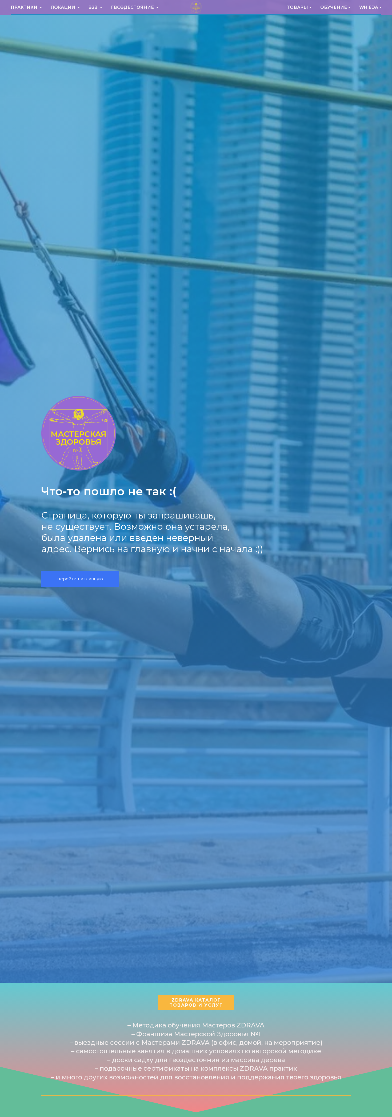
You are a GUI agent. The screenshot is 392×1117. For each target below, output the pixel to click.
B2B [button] (94, 7)
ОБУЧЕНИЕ (333, 7)
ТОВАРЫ (297, 7)
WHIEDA (368, 7)
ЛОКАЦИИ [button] (63, 7)
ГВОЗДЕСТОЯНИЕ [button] (133, 7)
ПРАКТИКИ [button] (24, 7)
